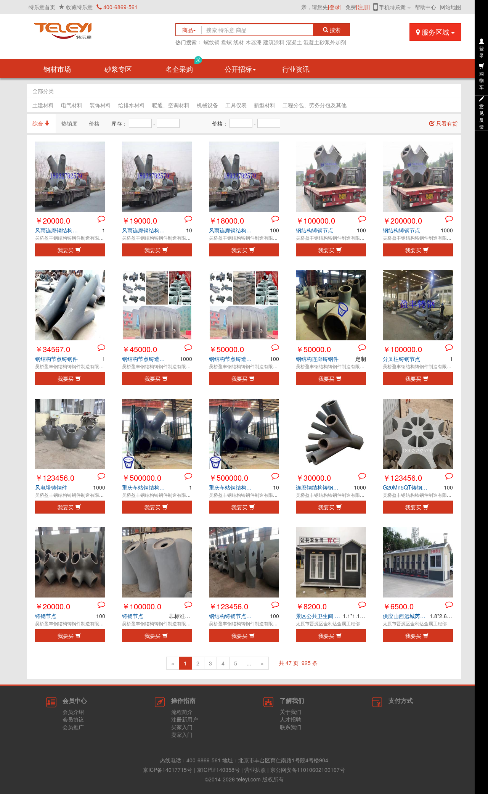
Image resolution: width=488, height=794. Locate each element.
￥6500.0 (398, 606)
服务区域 (435, 32)
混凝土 (294, 42)
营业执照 (255, 769)
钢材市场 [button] (57, 69)
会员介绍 (73, 711)
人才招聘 (290, 719)
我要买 (66, 250)
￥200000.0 (402, 220)
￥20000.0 (52, 220)
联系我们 (290, 727)
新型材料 (264, 105)
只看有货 (446, 123)
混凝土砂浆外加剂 (324, 42)
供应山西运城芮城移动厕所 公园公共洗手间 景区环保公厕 (406, 616)
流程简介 (182, 711)
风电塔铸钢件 (51, 487)
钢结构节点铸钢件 (56, 358)
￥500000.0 (141, 477)
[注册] (363, 7)
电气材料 (71, 105)
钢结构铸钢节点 (314, 230)
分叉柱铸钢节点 (401, 358)
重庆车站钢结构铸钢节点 (145, 487)
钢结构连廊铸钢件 (317, 358)
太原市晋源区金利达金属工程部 (328, 623)
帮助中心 (425, 7)
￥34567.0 (52, 348)
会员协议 (73, 719)
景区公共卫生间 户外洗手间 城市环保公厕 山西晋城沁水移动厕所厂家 (319, 616)
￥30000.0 (313, 477)
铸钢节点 (45, 616)
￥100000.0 (315, 220)
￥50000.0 (226, 348)
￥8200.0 (311, 606)
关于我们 (290, 711)
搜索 (336, 30)
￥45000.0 (139, 348)
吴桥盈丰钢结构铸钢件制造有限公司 (71, 237)
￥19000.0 (139, 220)
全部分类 (43, 91)
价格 (94, 123)
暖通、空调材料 (170, 105)
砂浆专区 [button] (118, 69)
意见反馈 (481, 116)
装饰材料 (100, 105)
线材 (238, 42)
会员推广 (73, 727)
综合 (38, 123)
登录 (481, 51)
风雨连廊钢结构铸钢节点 (58, 230)
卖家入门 (182, 734)
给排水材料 (131, 105)
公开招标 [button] (238, 69)
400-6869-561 (120, 7)
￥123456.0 (54, 477)
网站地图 (450, 7)
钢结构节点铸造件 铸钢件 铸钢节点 (145, 358)
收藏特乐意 (79, 7)
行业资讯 (296, 69)
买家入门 (182, 727)
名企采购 (183, 66)
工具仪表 (236, 105)
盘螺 (226, 42)
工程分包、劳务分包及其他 (315, 105)
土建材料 (43, 105)
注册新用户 (184, 719)
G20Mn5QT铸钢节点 (406, 487)
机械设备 (207, 105)
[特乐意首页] (95, 29)
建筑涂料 (273, 42)
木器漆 (254, 42)
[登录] (335, 7)
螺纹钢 (212, 42)
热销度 (69, 123)
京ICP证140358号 (218, 769)
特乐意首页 (42, 7)
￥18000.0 (226, 220)
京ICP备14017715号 (167, 769)
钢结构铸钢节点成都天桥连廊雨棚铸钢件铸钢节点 (232, 616)
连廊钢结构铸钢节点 (319, 487)
